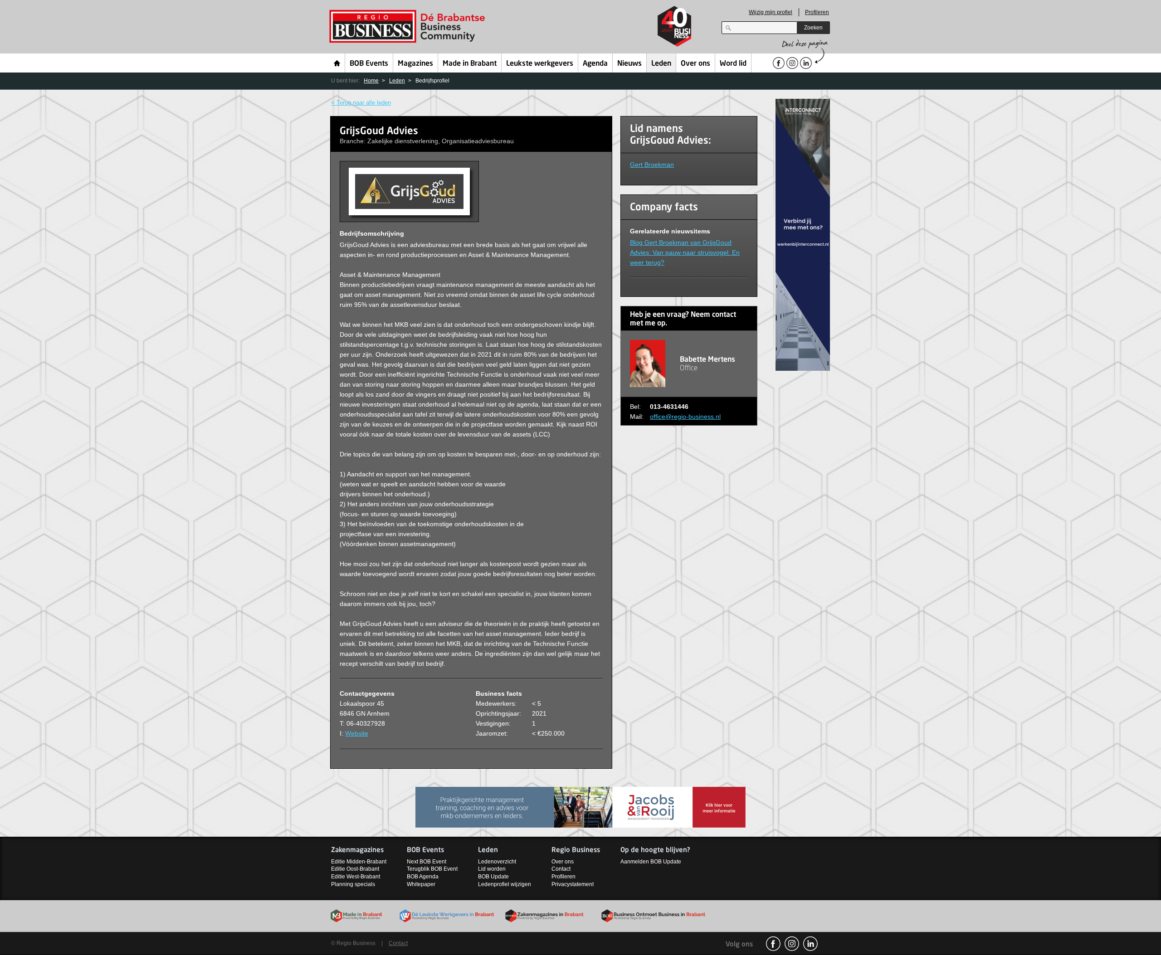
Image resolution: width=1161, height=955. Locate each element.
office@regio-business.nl (685, 416)
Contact (561, 869)
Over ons (695, 64)
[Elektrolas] (580, 806)
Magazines (415, 64)
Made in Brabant (470, 64)
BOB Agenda (423, 876)
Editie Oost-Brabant (355, 869)
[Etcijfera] (803, 234)
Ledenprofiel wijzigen (504, 884)
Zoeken (813, 27)
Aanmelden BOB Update (650, 861)
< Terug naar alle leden (361, 102)
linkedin (810, 943)
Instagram (792, 943)
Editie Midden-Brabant (358, 861)
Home (337, 63)
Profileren (817, 12)
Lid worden (492, 869)
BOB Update (493, 876)
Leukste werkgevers (539, 64)
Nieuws (629, 64)
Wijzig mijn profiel (770, 12)
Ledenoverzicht (497, 861)
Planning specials (353, 884)
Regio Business (409, 26)
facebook (773, 943)
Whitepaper (421, 884)
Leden (661, 64)
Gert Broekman (652, 164)
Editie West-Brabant (355, 876)
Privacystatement (572, 884)
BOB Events (369, 64)
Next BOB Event (426, 861)
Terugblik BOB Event (432, 869)
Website (356, 733)
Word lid (733, 64)
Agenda (595, 64)
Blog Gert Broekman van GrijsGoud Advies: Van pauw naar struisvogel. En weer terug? (685, 252)
